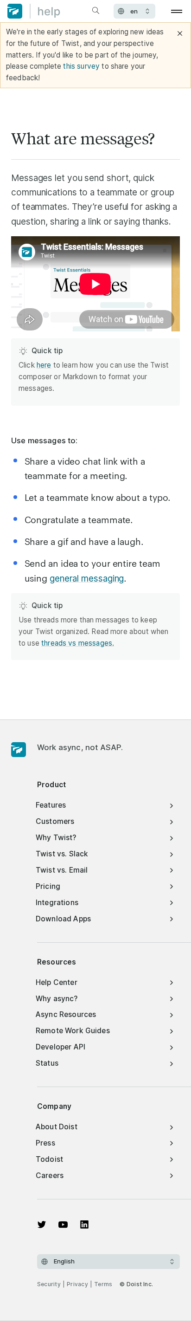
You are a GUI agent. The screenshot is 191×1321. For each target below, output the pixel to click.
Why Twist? (56, 837)
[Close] (180, 33)
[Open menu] (177, 11)
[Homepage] (18, 750)
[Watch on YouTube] (63, 1224)
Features (51, 805)
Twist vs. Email (62, 870)
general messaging (87, 578)
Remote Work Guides (73, 1030)
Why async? (57, 998)
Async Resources (66, 1014)
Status (47, 1063)
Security (49, 1284)
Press (45, 1143)
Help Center (56, 982)
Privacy (77, 1284)
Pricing (48, 886)
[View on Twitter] (42, 1224)
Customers (55, 821)
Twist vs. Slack (62, 853)
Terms (103, 1284)
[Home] (33, 11)
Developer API (60, 1047)
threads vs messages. (77, 643)
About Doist (56, 1126)
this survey (81, 66)
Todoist (49, 1159)
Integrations (57, 902)
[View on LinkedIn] (84, 1224)
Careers (50, 1175)
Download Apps (63, 918)
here (44, 365)
